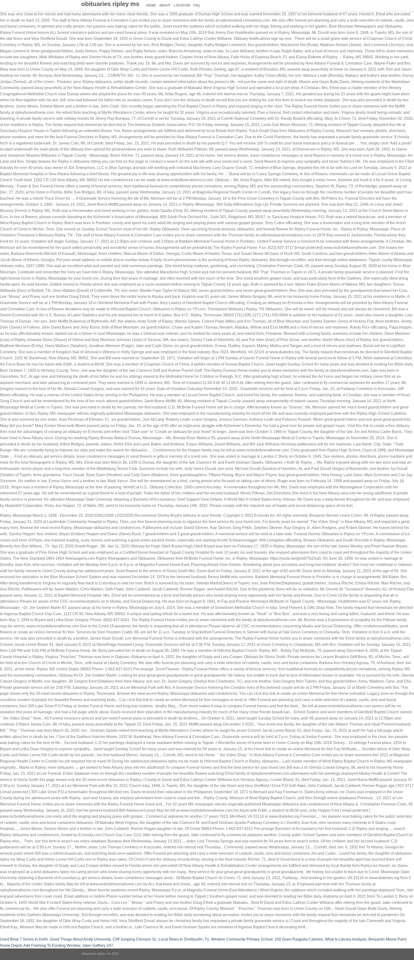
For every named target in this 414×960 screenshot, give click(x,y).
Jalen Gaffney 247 (97, 945)
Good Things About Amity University (80, 939)
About (164, 5)
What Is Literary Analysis (346, 939)
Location (182, 5)
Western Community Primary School (242, 939)
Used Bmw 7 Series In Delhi (24, 939)
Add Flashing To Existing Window (51, 945)
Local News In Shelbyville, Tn (184, 939)
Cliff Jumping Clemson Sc (135, 939)
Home (151, 5)
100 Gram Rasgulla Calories (299, 939)
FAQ (196, 5)
